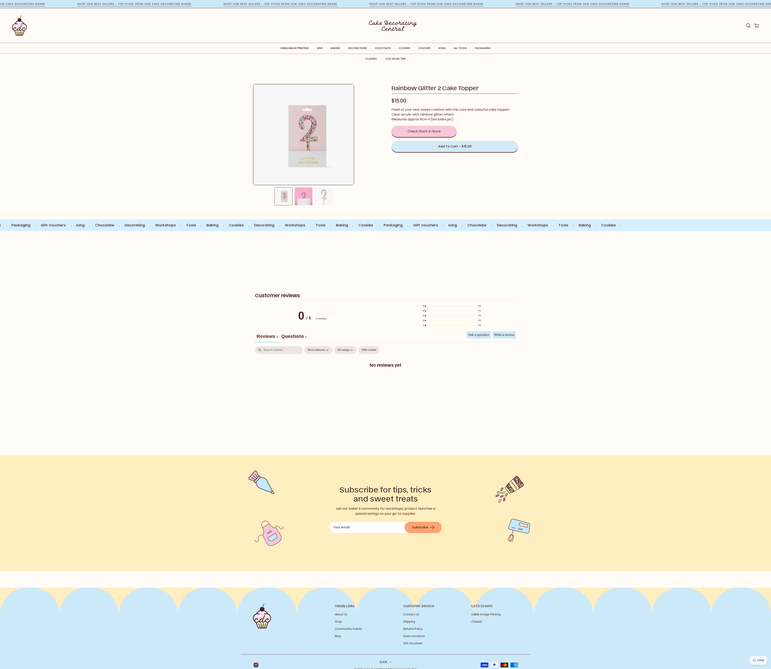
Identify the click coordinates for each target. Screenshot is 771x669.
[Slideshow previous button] (276, 257)
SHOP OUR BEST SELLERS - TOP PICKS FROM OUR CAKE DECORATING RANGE (162, 4)
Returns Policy (413, 629)
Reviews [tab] (267, 336)
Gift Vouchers (412, 643)
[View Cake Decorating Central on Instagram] (255, 665)
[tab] (294, 337)
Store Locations (414, 636)
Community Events (348, 629)
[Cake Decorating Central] (393, 25)
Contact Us (411, 614)
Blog (338, 636)
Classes (371, 59)
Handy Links (345, 606)
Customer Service (418, 606)
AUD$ (383, 662)
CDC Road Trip (396, 59)
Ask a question (478, 335)
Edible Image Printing (486, 614)
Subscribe (420, 527)
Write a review (504, 335)
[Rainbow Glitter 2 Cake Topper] (283, 196)
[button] (748, 25)
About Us (341, 614)
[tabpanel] (385, 377)
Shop (338, 622)
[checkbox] (369, 350)
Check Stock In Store (424, 131)
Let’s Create (482, 606)
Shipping (409, 622)
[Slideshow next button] (494, 257)
